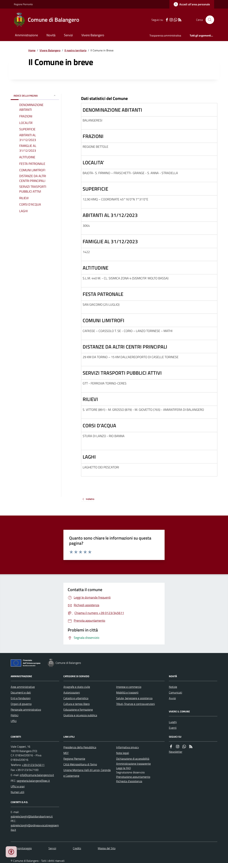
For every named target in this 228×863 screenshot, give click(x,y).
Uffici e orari (18, 786)
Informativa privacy (127, 747)
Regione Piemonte (23, 4)
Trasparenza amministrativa (165, 35)
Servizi (68, 35)
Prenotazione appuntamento (133, 777)
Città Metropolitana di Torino (80, 764)
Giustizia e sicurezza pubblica (80, 715)
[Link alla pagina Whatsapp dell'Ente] (184, 746)
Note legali (122, 753)
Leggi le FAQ (123, 768)
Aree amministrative (23, 687)
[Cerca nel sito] (208, 19)
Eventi (173, 728)
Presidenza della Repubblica (79, 747)
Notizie (173, 687)
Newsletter (175, 752)
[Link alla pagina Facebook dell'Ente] (171, 746)
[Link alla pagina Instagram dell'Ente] (177, 746)
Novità (50, 35)
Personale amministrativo (26, 709)
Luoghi (173, 722)
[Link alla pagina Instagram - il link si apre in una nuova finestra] (171, 20)
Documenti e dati (21, 692)
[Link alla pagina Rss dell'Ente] (191, 746)
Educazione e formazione (78, 709)
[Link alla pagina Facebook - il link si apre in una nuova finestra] (167, 20)
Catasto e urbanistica (75, 698)
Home (31, 50)
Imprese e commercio (128, 687)
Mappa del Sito (106, 848)
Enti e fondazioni (20, 698)
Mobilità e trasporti (127, 692)
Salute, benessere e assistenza (134, 698)
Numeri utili (17, 792)
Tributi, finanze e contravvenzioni (135, 704)
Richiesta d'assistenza (129, 781)
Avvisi (172, 698)
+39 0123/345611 (33, 765)
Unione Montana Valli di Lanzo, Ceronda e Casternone (87, 773)
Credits (77, 848)
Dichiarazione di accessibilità (132, 758)
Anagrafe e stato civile (76, 687)
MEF (66, 753)
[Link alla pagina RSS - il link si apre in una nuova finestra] (180, 20)
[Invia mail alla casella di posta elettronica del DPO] (32, 816)
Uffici (14, 721)
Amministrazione (26, 35)
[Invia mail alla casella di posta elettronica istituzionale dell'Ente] (37, 775)
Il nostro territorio (75, 50)
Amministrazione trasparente (133, 763)
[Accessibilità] (11, 852)
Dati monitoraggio (21, 848)
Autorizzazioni (71, 692)
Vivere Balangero (92, 35)
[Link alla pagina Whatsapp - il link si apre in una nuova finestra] (175, 20)
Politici (14, 715)
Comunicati (175, 692)
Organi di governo (21, 704)
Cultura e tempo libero (76, 704)
